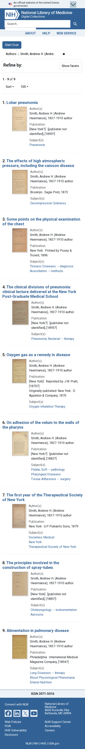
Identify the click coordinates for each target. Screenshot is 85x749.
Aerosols (37, 614)
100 (26, 87)
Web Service (66, 33)
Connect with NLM (16, 704)
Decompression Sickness (48, 203)
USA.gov (53, 743)
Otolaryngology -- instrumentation (54, 610)
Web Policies (13, 722)
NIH (36, 743)
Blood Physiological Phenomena (52, 677)
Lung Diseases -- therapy (47, 673)
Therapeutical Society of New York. (53, 547)
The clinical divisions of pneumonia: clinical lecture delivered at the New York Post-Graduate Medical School (39, 292)
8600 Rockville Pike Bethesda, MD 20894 (58, 712)
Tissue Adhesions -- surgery (51, 479)
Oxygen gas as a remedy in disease (38, 354)
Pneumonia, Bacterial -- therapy (52, 339)
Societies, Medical (41, 537)
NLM (28, 743)
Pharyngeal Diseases (46, 474)
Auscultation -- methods (46, 271)
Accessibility (53, 726)
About (30, 33)
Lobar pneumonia (22, 102)
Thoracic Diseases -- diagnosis (51, 266)
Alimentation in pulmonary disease (38, 630)
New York (35, 542)
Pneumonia (37, 145)
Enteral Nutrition (41, 682)
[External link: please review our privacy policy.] (8, 713)
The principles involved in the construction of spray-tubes (30, 565)
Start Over (12, 45)
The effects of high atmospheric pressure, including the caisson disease (38, 163)
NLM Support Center (58, 722)
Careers (50, 730)
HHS (43, 743)
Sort (8, 87)
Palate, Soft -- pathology (48, 469)
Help (46, 33)
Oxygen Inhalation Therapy (47, 406)
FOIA (8, 726)
